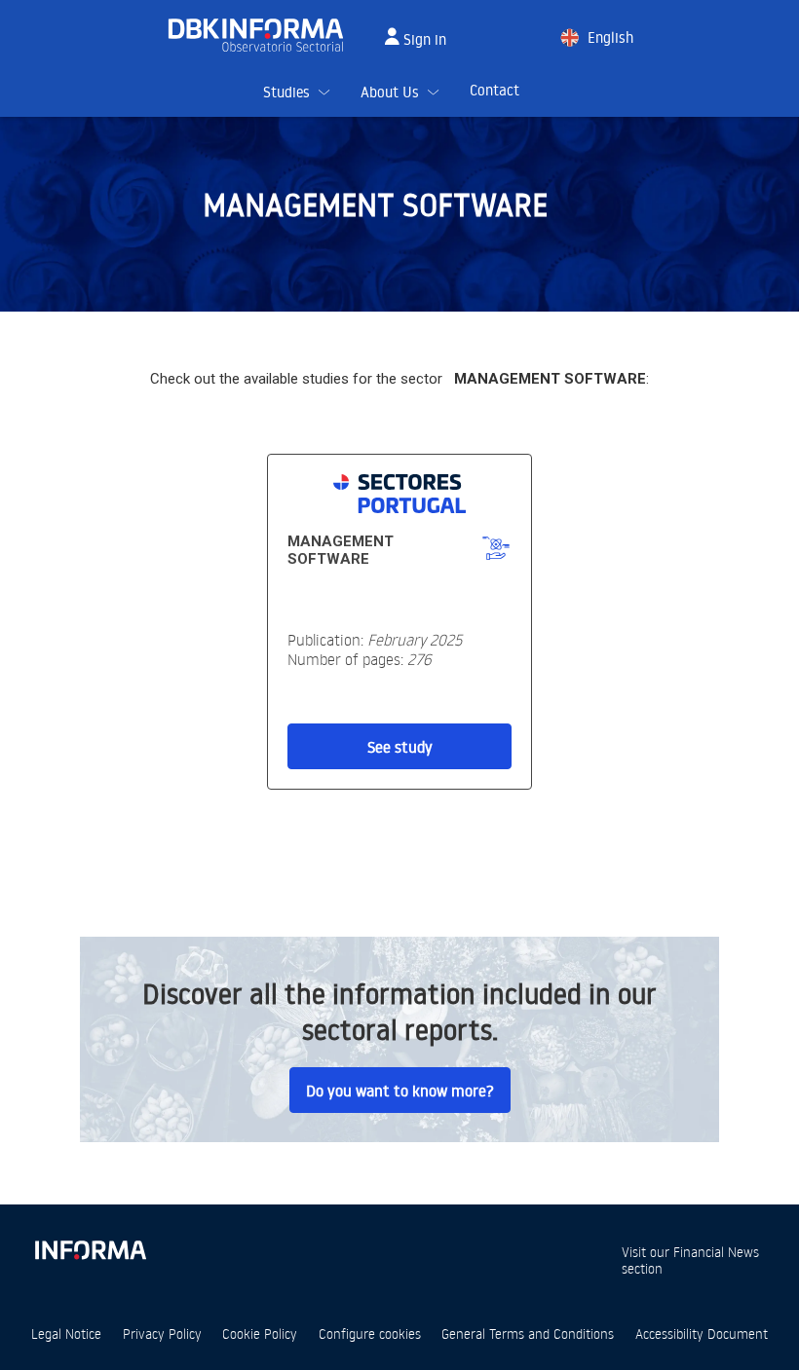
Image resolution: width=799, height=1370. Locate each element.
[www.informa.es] (89, 1246)
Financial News (716, 1251)
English (610, 37)
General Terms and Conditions (527, 1333)
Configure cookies (370, 1333)
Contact (494, 90)
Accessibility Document (701, 1333)
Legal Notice (66, 1333)
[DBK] (263, 35)
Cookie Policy (259, 1333)
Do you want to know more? (400, 1090)
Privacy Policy (162, 1333)
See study (400, 747)
